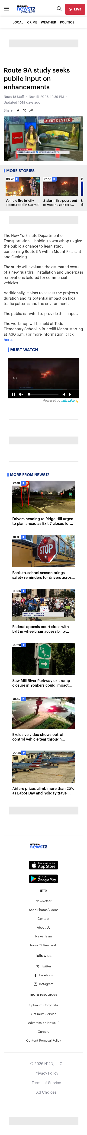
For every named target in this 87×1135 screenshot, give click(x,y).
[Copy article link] (31, 111)
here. (8, 340)
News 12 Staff (14, 97)
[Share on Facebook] (18, 111)
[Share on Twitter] (24, 111)
